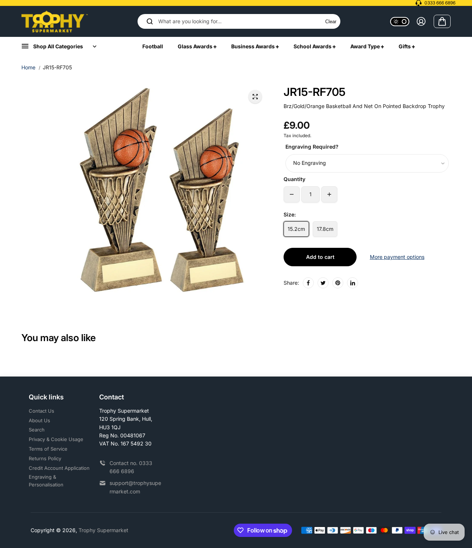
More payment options (397, 257)
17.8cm (325, 229)
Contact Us (41, 411)
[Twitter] (323, 282)
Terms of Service (48, 449)
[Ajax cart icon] (442, 21)
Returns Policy (45, 458)
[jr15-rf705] (255, 97)
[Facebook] (308, 282)
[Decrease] (292, 194)
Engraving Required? (312, 146)
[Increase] (329, 194)
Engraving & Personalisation (46, 481)
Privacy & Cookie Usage (56, 439)
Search (37, 430)
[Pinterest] (337, 282)
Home (28, 67)
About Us (39, 420)
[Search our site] (150, 21)
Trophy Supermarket (103, 530)
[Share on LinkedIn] (352, 282)
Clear (330, 21)
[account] (421, 21)
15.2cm (296, 229)
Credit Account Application (59, 468)
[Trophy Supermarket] (54, 21)
